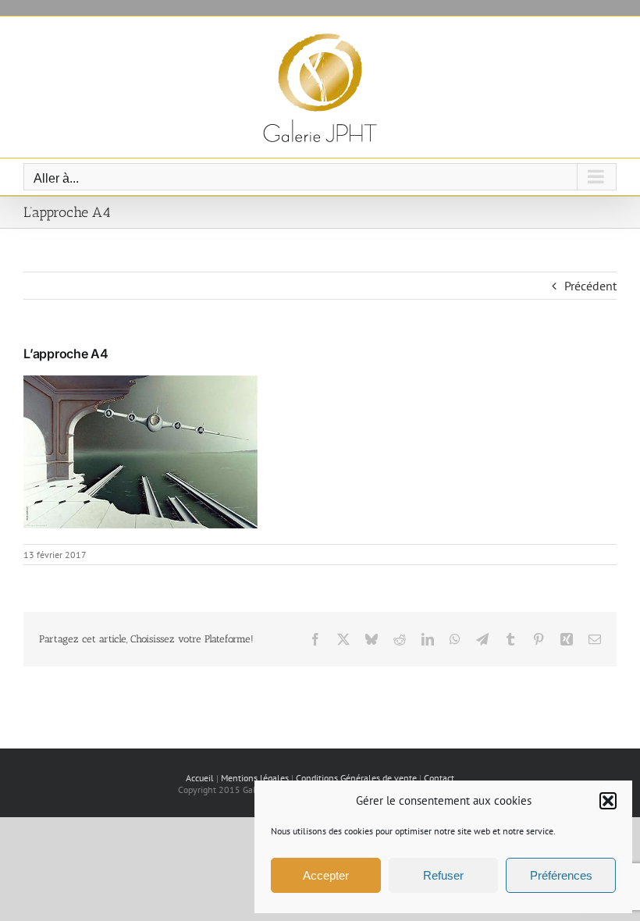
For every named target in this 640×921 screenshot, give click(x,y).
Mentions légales (255, 778)
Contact (439, 778)
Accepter (326, 875)
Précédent (590, 285)
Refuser (443, 875)
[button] (608, 801)
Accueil (200, 778)
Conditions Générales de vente (356, 778)
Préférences (561, 875)
